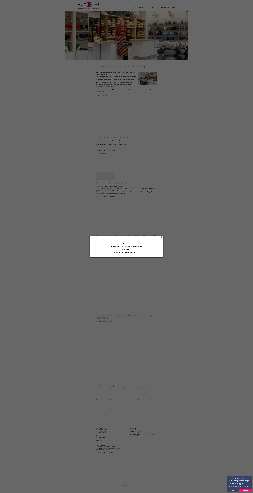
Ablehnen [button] (233, 490)
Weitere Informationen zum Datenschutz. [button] (238, 486)
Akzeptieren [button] (245, 490)
